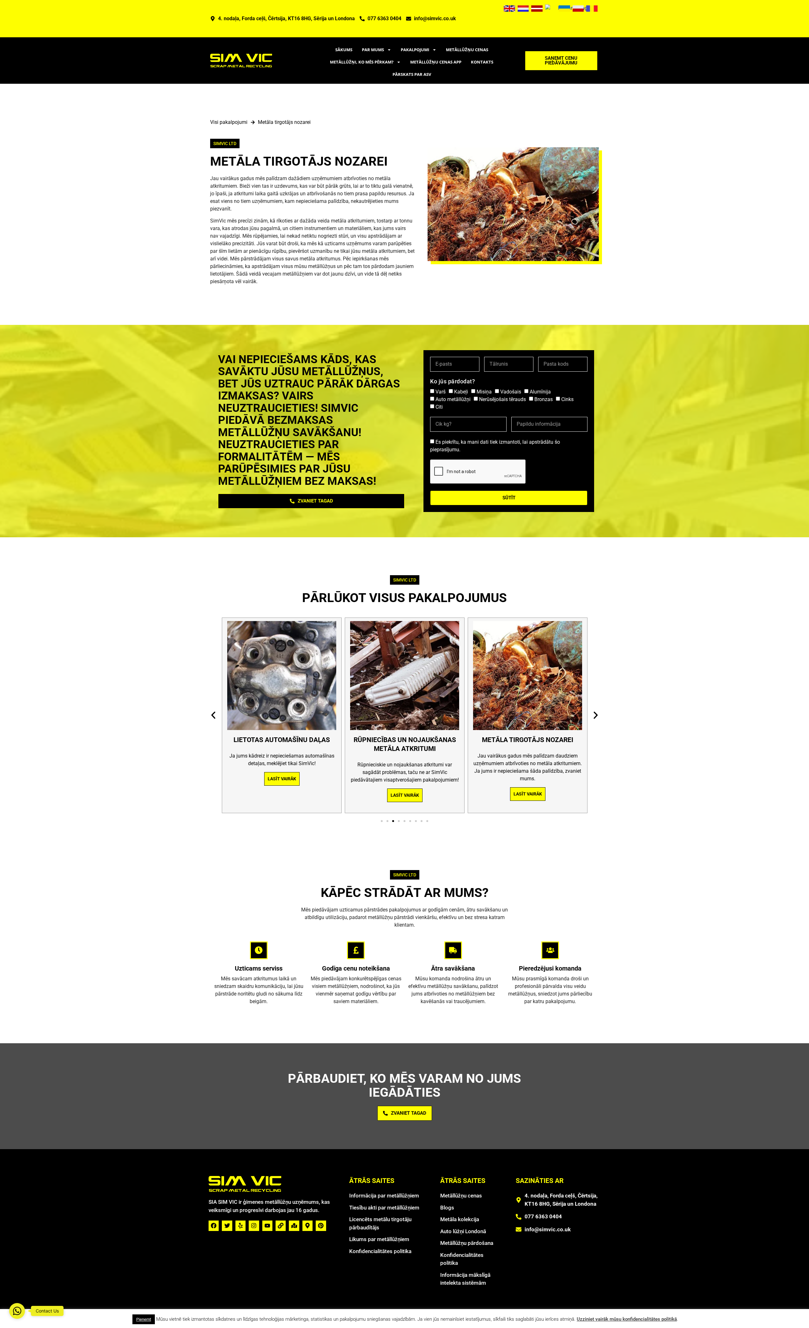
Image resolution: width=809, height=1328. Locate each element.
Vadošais (510, 392)
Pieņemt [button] (143, 1319)
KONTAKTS (482, 62)
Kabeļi (461, 392)
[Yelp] (240, 1226)
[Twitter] (227, 1226)
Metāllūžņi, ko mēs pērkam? (361, 62)
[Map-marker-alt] (307, 1226)
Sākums (343, 49)
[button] (213, 715)
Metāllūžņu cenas (467, 49)
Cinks (567, 399)
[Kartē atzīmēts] (294, 1226)
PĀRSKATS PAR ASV (411, 74)
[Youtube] (267, 1226)
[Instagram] (254, 1226)
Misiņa (484, 392)
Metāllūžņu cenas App (435, 62)
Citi (439, 407)
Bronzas (543, 399)
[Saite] (281, 1226)
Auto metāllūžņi (453, 399)
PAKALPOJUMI (415, 49)
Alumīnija (540, 392)
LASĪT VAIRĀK (281, 778)
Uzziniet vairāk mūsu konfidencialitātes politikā (627, 1319)
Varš (440, 392)
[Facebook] (214, 1226)
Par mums (373, 49)
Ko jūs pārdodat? (452, 381)
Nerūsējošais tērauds (502, 399)
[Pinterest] (321, 1226)
